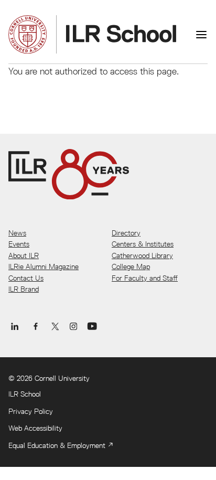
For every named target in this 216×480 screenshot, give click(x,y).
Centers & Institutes (143, 244)
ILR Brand (23, 289)
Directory (126, 233)
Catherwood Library (142, 255)
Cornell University (62, 378)
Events (18, 244)
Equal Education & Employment (56, 445)
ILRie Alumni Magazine (43, 266)
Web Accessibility (35, 428)
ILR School (24, 394)
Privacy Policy (30, 411)
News (17, 233)
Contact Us (26, 278)
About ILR (23, 255)
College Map (131, 266)
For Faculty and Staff (145, 278)
